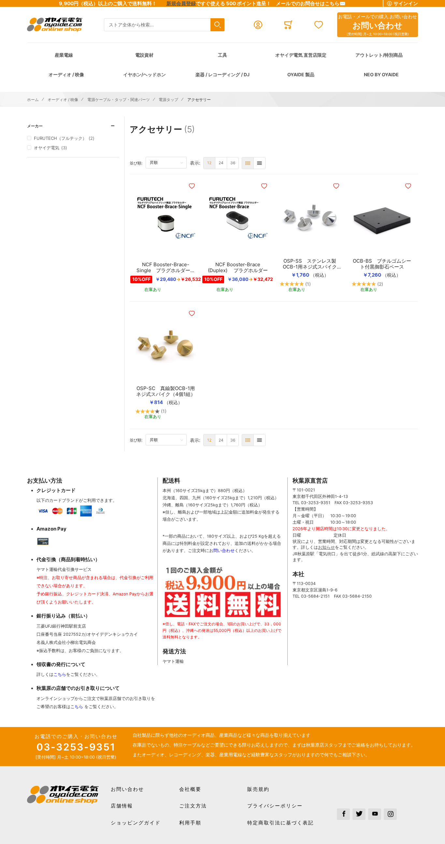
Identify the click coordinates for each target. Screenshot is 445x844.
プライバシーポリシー (275, 806)
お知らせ (326, 547)
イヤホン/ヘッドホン (144, 74)
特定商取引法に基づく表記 (280, 823)
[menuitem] (209, 163)
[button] (192, 186)
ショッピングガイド (136, 823)
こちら (59, 674)
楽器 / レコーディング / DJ (222, 74)
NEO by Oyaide (381, 74)
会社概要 (190, 789)
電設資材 (144, 55)
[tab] (73, 126)
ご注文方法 (193, 806)
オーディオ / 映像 (66, 74)
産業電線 (64, 55)
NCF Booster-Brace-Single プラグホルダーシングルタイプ (165, 267)
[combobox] (164, 25)
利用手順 (190, 823)
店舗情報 (122, 806)
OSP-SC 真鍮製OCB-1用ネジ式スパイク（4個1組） (165, 391)
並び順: (138, 163)
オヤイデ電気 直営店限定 (300, 55)
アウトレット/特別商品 (379, 55)
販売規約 (258, 789)
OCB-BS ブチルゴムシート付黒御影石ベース (382, 264)
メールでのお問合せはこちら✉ (311, 3)
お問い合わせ (127, 789)
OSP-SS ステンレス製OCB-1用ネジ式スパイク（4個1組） (310, 264)
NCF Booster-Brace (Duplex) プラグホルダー (238, 267)
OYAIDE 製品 (300, 74)
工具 (222, 55)
